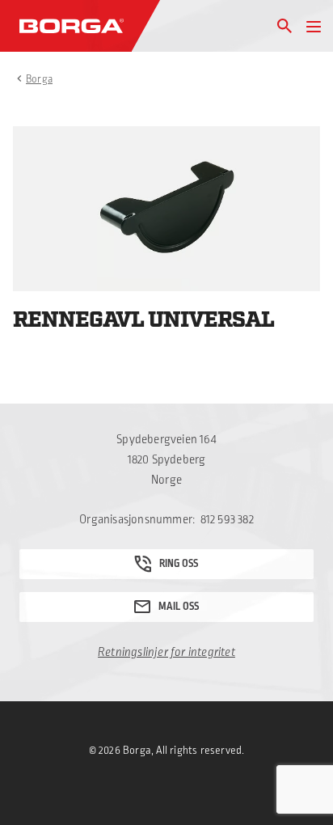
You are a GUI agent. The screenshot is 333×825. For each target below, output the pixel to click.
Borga (39, 79)
